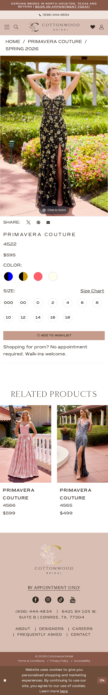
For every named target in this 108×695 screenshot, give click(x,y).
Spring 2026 (22, 49)
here (64, 691)
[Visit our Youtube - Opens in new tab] (73, 599)
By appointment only (54, 587)
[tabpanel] (54, 136)
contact (81, 634)
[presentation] (25, 444)
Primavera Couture (55, 41)
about (23, 629)
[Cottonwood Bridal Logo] (54, 27)
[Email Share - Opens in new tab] (48, 222)
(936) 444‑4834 (34, 611)
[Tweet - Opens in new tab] (28, 222)
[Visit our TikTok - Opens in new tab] (60, 599)
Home (13, 41)
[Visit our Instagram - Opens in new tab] (48, 599)
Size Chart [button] (92, 291)
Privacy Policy (59, 660)
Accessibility (82, 660)
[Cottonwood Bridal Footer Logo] (54, 559)
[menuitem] (54, 15)
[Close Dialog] (5, 680)
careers (82, 629)
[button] (7, 27)
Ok (102, 680)
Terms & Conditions (31, 660)
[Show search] (16, 27)
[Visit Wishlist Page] (92, 27)
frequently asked (39, 634)
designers (51, 629)
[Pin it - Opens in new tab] (38, 222)
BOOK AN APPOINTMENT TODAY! (62, 6)
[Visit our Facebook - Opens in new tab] (35, 599)
